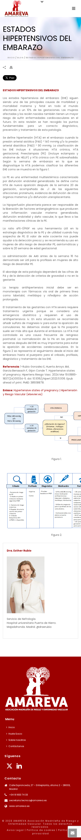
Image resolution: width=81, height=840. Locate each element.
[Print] (13, 67)
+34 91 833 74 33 (18, 794)
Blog (20, 57)
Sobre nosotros (17, 740)
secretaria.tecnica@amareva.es (28, 800)
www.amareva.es (19, 806)
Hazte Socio (15, 733)
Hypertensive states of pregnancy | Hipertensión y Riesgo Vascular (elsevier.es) (40, 392)
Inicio (11, 57)
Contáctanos (16, 746)
